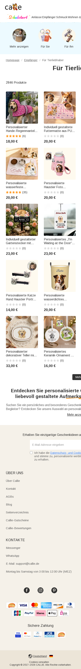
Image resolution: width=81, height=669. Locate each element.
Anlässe (36, 17)
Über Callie (13, 480)
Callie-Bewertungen (18, 528)
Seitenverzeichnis (17, 512)
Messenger (13, 547)
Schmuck (61, 17)
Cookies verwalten (39, 662)
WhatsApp (12, 555)
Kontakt (11, 488)
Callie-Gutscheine (17, 520)
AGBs (10, 496)
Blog (9, 504)
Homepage (12, 60)
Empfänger (49, 17)
